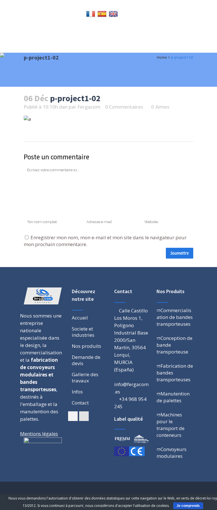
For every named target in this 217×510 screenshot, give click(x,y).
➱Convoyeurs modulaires (171, 452)
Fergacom (88, 106)
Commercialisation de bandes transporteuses (175, 317)
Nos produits (86, 346)
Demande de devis (86, 360)
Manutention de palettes (173, 397)
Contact (80, 403)
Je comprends (188, 506)
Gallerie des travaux (85, 377)
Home (162, 57)
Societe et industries (83, 332)
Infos (77, 392)
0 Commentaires (124, 106)
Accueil (80, 318)
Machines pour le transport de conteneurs (171, 424)
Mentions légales (39, 433)
